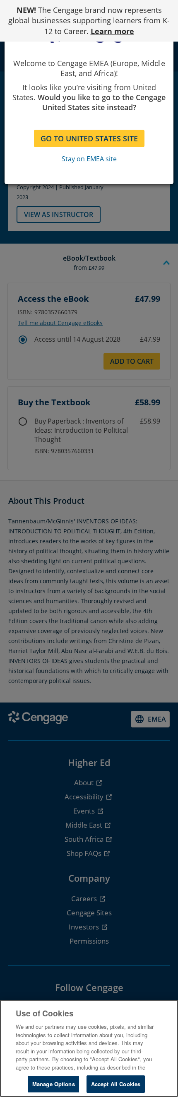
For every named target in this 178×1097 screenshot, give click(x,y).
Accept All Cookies (115, 1084)
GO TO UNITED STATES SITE (89, 138)
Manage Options (53, 1084)
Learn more (112, 31)
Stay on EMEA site (89, 158)
